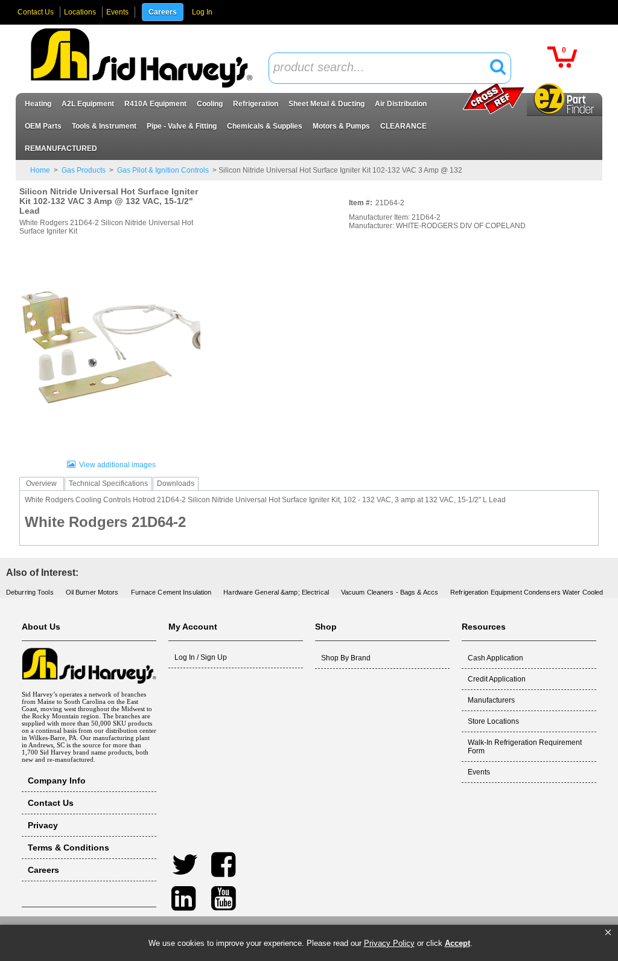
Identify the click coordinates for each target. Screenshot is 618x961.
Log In (202, 12)
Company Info (57, 780)
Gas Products (83, 170)
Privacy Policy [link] (389, 943)
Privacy (43, 825)
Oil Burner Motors (92, 592)
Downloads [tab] (175, 483)
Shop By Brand (346, 658)
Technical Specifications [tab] (108, 483)
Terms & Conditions (68, 847)
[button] (608, 932)
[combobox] (390, 68)
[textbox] (383, 67)
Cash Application (495, 658)
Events (117, 12)
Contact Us (36, 12)
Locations (80, 12)
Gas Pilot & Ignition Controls (163, 170)
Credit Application (497, 679)
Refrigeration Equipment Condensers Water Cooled (526, 592)
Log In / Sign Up (200, 657)
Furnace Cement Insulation (171, 592)
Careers (162, 12)
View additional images (117, 465)
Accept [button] (457, 943)
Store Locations (493, 721)
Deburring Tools (30, 592)
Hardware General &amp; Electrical (276, 592)
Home (40, 170)
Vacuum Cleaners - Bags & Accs (389, 592)
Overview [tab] (41, 483)
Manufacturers (491, 700)
